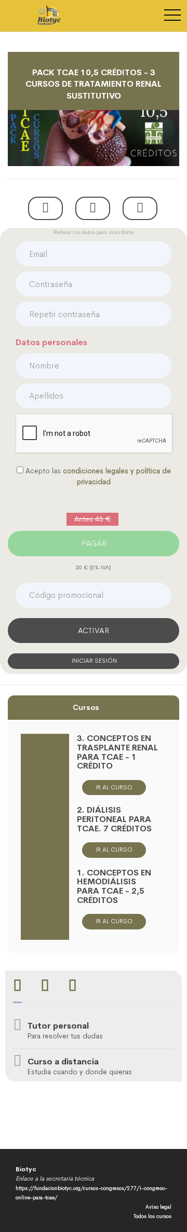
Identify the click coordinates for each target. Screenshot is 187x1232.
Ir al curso (114, 787)
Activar (93, 630)
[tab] (17, 986)
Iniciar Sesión (93, 660)
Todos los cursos (152, 1216)
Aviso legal (158, 1206)
